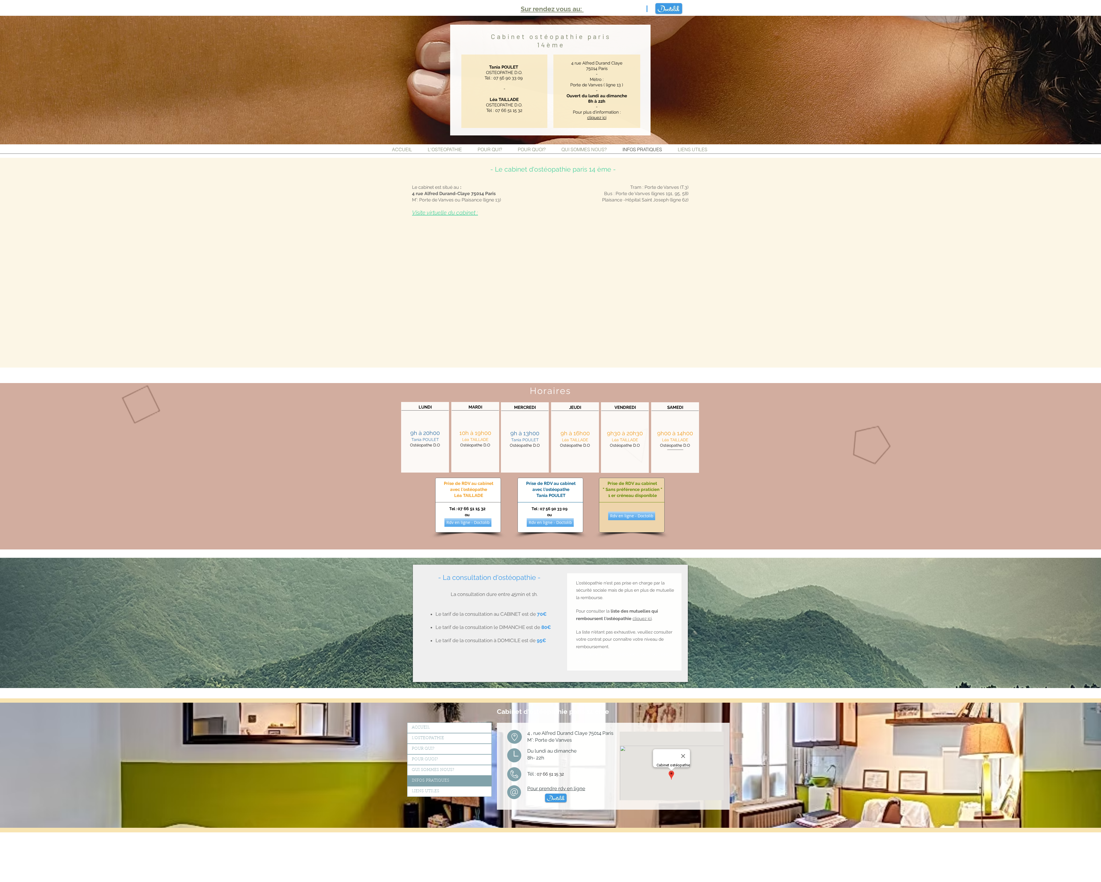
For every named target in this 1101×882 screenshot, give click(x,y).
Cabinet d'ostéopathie (533, 711)
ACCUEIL (421, 728)
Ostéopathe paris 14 (446, 9)
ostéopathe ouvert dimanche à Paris (475, 834)
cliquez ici (642, 618)
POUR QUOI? (425, 759)
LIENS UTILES (425, 791)
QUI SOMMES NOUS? (433, 770)
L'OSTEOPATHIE (428, 738)
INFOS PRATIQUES (430, 781)
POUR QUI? (423, 749)
